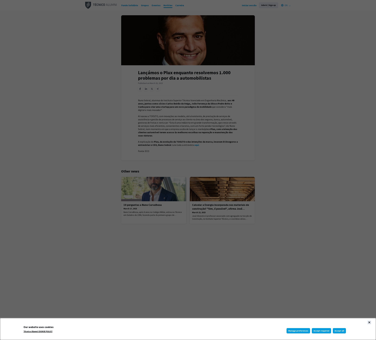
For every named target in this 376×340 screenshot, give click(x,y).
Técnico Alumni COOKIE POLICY (38, 331)
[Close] (369, 322)
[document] (188, 329)
